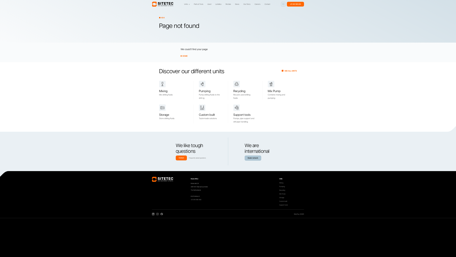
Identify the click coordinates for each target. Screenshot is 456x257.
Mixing (281, 183)
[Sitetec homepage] (162, 4)
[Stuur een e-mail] (283, 4)
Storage (281, 197)
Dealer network (253, 158)
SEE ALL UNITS (291, 71)
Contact (181, 158)
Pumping (282, 186)
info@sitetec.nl (195, 196)
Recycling (282, 190)
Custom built (283, 201)
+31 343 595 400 (295, 4)
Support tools (283, 205)
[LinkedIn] (153, 214)
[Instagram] (157, 214)
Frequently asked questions (197, 158)
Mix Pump (282, 194)
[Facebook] (162, 214)
